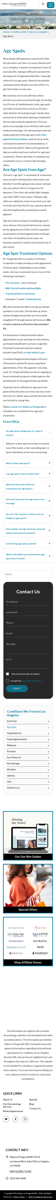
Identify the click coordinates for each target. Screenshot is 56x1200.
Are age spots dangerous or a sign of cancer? (24, 433)
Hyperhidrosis (14, 733)
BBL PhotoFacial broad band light (23, 288)
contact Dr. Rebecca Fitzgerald (26, 406)
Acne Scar (12, 721)
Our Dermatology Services (12, 1105)
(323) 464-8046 (43, 4)
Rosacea (11, 751)
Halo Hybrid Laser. (35, 352)
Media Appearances (13, 1111)
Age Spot (11, 727)
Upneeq (11, 775)
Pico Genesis (12, 282)
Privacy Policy (19, 1197)
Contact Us (35, 1108)
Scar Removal (14, 757)
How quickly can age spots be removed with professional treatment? (25, 531)
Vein (9, 781)
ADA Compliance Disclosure (40, 1197)
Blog (31, 1104)
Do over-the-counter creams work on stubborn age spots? (25, 516)
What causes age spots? (18, 463)
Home (6, 31)
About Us (8, 1099)
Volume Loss (13, 787)
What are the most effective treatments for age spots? (20, 486)
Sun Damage (13, 763)
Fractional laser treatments (20, 293)
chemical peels (33, 299)
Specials (33, 1099)
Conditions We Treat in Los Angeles (29, 31)
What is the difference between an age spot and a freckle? (25, 556)
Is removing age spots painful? (21, 543)
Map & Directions (20, 1171)
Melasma (11, 745)
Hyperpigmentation (17, 739)
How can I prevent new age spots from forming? (25, 501)
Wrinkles (11, 769)
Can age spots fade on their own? (22, 473)
